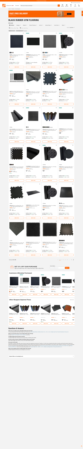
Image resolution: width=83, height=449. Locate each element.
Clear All (25, 30)
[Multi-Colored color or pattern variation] (48, 127)
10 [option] (71, 259)
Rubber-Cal (14, 334)
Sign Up (67, 267)
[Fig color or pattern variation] (44, 52)
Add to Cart (17, 104)
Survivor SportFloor (23, 334)
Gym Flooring (17, 8)
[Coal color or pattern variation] (59, 89)
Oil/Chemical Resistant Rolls (53, 345)
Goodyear (17, 334)
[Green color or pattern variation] (62, 89)
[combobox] (39, 6)
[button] (71, 27)
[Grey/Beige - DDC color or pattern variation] (64, 240)
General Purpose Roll (44, 345)
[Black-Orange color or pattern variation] (13, 164)
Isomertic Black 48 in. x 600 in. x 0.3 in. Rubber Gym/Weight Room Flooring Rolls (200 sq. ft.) (46, 346)
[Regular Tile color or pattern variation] (61, 203)
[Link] (17, 50)
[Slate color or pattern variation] (13, 52)
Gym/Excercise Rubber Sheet (64, 345)
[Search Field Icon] (59, 5)
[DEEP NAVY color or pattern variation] (46, 52)
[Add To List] (23, 33)
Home (9, 8)
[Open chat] (82, 13)
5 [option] (67, 259)
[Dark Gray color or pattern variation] (11, 52)
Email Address (52, 265)
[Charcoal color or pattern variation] (43, 52)
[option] (73, 260)
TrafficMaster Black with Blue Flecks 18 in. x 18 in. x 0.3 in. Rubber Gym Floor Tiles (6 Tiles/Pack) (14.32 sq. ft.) (49, 331)
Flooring (13, 8)
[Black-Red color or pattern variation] (11, 164)
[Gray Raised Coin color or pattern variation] (28, 127)
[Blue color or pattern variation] (64, 89)
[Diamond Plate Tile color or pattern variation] (59, 203)
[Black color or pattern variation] (10, 52)
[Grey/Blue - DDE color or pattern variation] (61, 240)
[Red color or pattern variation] (47, 127)
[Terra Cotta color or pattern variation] (61, 89)
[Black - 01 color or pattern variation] (59, 240)
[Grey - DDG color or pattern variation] (62, 240)
